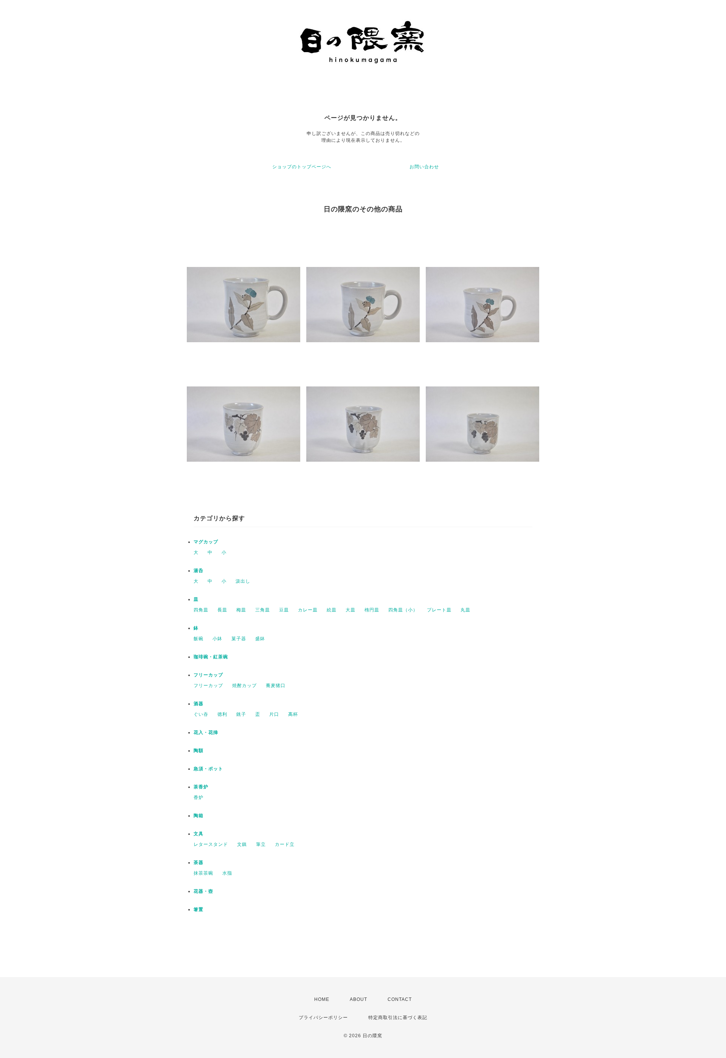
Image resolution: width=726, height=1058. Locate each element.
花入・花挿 (206, 732)
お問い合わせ (424, 166)
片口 (274, 714)
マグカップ (206, 542)
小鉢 (217, 638)
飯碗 (198, 638)
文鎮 (242, 844)
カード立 (285, 844)
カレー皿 (308, 610)
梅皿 (241, 610)
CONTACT (400, 999)
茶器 (198, 862)
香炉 (198, 797)
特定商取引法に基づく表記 (397, 1017)
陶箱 (198, 815)
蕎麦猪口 (275, 685)
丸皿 (465, 610)
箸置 (198, 909)
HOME (321, 999)
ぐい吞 (201, 714)
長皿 (222, 610)
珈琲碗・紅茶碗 (211, 656)
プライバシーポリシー (323, 1017)
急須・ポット (208, 768)
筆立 (261, 844)
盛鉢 (260, 638)
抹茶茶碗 (203, 873)
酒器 (198, 703)
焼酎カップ (244, 685)
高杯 (293, 714)
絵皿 (332, 610)
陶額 (198, 750)
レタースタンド (211, 844)
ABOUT (358, 999)
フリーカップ (208, 675)
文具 (198, 833)
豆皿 (284, 610)
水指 (227, 873)
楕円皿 (372, 610)
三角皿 (262, 610)
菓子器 (238, 638)
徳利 (222, 714)
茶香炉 (201, 787)
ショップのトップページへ (301, 166)
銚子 (241, 714)
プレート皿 (439, 610)
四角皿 (201, 610)
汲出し (243, 581)
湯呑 (198, 570)
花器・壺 (203, 891)
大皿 (350, 610)
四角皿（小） (403, 610)
